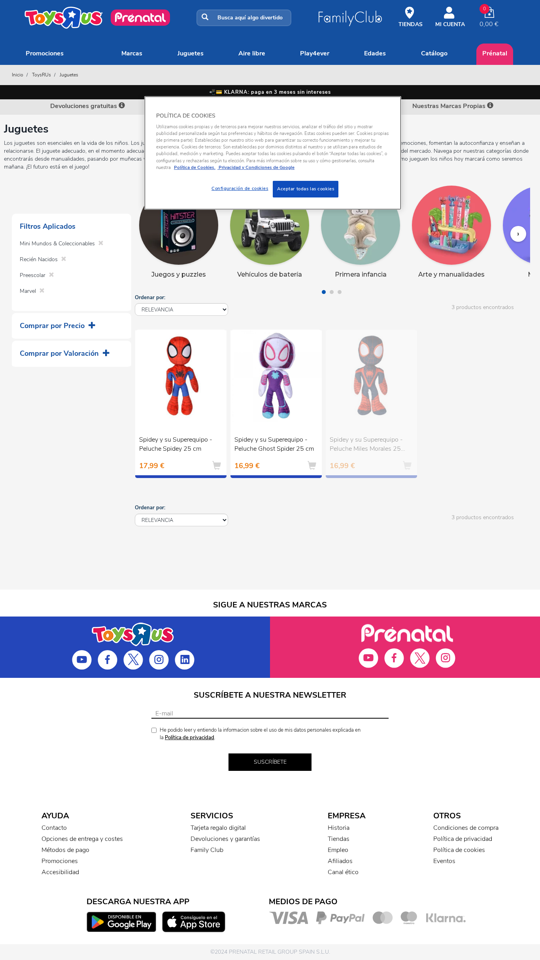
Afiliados (340, 861)
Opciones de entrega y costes (82, 839)
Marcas (131, 53)
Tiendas (338, 839)
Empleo (338, 850)
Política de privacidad (189, 737)
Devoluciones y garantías (225, 839)
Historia (338, 827)
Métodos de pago (65, 850)
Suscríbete (270, 762)
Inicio (17, 75)
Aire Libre (251, 53)
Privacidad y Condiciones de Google (256, 167)
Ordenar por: (150, 297)
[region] (272, 153)
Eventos (444, 861)
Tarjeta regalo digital (218, 827)
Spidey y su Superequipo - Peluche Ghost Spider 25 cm (274, 444)
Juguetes (190, 53)
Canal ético (343, 872)
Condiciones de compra (465, 827)
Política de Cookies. (194, 167)
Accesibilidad (60, 872)
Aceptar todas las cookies (305, 189)
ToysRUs (41, 75)
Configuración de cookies (239, 188)
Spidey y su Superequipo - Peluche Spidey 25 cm (175, 444)
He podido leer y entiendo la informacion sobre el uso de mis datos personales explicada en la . (260, 734)
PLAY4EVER (314, 53)
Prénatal (494, 53)
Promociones (45, 53)
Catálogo (434, 53)
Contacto (54, 827)
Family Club (207, 850)
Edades (375, 53)
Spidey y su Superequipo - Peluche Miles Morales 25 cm (366, 445)
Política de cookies (459, 850)
